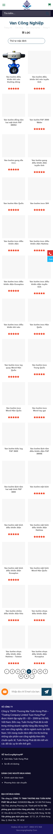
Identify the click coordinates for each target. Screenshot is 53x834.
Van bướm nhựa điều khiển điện (39, 612)
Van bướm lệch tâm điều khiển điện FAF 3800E (39, 451)
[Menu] (4, 4)
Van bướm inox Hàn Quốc (39, 325)
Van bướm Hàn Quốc (14, 203)
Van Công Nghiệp (33, 27)
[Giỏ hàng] (49, 4)
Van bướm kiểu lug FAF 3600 (14, 449)
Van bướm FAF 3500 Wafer (39, 121)
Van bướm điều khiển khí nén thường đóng (13, 79)
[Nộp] (47, 13)
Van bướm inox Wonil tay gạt (39, 409)
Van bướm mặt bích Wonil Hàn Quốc (39, 569)
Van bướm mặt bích (39, 487)
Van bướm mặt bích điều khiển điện (13, 526)
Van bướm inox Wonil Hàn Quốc (13, 409)
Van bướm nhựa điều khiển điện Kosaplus (39, 654)
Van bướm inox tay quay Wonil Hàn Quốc (14, 367)
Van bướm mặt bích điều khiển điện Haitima (39, 527)
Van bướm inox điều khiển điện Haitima (39, 242)
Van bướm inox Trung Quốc (39, 366)
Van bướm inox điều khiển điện (13, 242)
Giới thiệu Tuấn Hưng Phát (16, 759)
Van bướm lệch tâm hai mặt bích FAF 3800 (13, 489)
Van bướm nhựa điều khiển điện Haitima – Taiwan (14, 654)
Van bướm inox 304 (39, 203)
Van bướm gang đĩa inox (13, 161)
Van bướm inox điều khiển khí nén (13, 325)
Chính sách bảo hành (13, 778)
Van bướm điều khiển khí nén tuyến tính (39, 79)
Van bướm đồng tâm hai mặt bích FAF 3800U (13, 122)
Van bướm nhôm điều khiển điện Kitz (13, 612)
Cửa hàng (19, 27)
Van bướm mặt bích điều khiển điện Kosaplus (13, 570)
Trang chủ (8, 27)
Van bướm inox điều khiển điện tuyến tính (39, 284)
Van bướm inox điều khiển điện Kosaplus (14, 282)
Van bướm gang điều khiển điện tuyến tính (39, 162)
